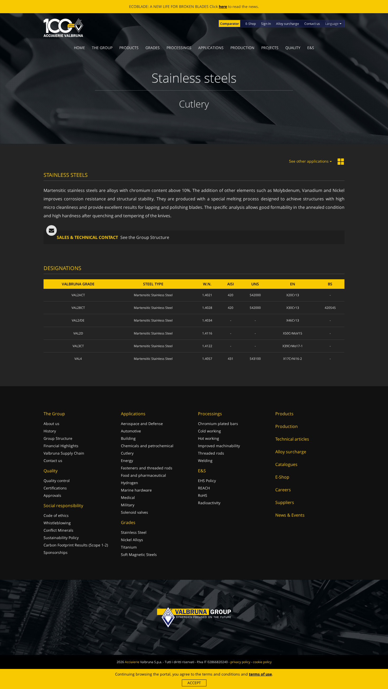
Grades (152, 47)
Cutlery (127, 453)
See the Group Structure (144, 237)
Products (129, 47)
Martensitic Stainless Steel (153, 295)
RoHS (202, 495)
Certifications (55, 487)
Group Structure (58, 438)
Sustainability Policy (61, 537)
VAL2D (78, 333)
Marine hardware (136, 490)
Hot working (208, 438)
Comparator (229, 23)
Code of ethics (56, 515)
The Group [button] (102, 47)
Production (242, 47)
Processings (179, 47)
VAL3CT (78, 346)
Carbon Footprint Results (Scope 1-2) (76, 545)
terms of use (260, 674)
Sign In (266, 23)
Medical (128, 497)
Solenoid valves (134, 512)
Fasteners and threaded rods (146, 467)
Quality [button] (292, 47)
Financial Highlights (61, 445)
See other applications (309, 161)
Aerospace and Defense (142, 423)
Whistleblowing (57, 522)
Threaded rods (211, 453)
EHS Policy (207, 480)
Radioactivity (209, 502)
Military (127, 504)
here (223, 6)
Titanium (129, 547)
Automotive (131, 430)
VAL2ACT (78, 295)
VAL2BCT (78, 307)
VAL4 (78, 358)
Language (332, 23)
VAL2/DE (78, 320)
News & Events (290, 515)
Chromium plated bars (218, 423)
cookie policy (262, 662)
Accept (194, 682)
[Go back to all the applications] (341, 162)
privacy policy (240, 662)
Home (79, 47)
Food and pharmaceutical (143, 475)
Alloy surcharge (287, 23)
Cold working (209, 430)
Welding (205, 460)
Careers (283, 490)
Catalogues (286, 464)
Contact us (312, 23)
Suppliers (284, 502)
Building (128, 438)
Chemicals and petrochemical (147, 445)
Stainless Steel (133, 532)
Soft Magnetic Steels (139, 554)
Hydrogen (129, 482)
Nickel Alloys (132, 539)
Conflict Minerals (58, 530)
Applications (211, 47)
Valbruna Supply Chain (64, 453)
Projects (269, 47)
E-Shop (250, 23)
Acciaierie (132, 662)
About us (51, 423)
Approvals (52, 495)
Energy (127, 460)
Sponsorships (56, 552)
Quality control (57, 480)
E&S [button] (310, 47)
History (50, 430)
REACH (204, 487)
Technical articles (292, 439)
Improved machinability (219, 445)
